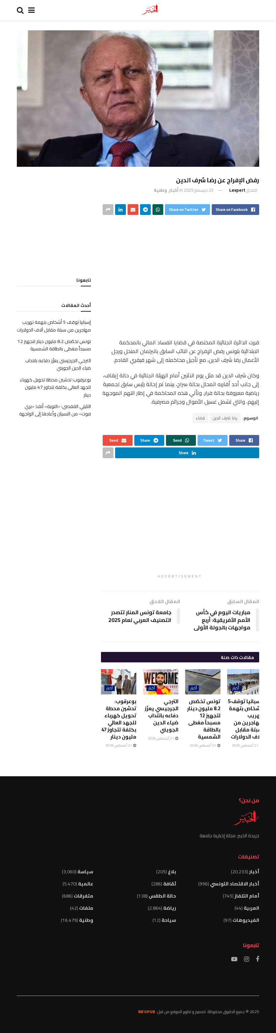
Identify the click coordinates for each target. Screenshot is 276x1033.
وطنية (160, 190)
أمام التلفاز (247, 895)
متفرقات (83, 895)
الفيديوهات (246, 920)
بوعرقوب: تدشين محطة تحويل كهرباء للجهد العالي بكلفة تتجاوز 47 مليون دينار (118, 719)
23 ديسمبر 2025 (198, 190)
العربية (251, 908)
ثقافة (169, 883)
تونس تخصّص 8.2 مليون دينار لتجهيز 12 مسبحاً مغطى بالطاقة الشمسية (203, 719)
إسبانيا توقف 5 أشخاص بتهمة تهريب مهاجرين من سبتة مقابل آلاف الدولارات (245, 719)
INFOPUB (146, 1011)
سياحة (169, 920)
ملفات (86, 908)
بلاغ (172, 871)
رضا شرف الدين (225, 418)
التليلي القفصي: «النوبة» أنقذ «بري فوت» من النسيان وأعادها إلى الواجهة (55, 410)
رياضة (169, 908)
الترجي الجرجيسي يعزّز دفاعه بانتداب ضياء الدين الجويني (161, 715)
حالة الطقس (162, 895)
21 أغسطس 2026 (245, 745)
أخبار (173, 190)
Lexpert (237, 190)
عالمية (85, 883)
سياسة (85, 871)
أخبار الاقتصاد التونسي (234, 883)
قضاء (200, 418)
